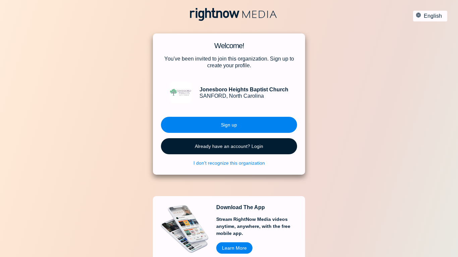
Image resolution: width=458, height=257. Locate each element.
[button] (229, 125)
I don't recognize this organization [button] (229, 163)
